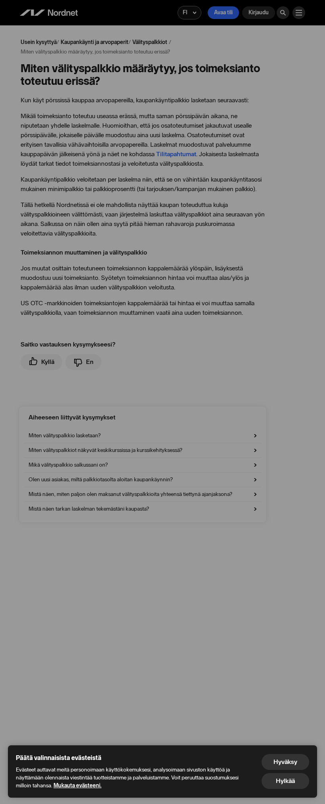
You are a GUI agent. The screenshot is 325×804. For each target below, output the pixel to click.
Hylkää (285, 781)
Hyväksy (285, 762)
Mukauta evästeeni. (77, 785)
